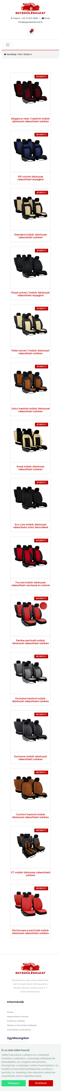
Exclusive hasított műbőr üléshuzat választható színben (30, 700)
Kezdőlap (11, 54)
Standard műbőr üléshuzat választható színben (30, 236)
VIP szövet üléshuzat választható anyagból (30, 178)
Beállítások (41, 1083)
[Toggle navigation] (8, 45)
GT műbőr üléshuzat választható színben (30, 874)
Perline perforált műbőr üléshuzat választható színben (30, 642)
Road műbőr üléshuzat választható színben (30, 468)
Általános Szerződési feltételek (22, 1025)
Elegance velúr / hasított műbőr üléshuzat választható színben (30, 120)
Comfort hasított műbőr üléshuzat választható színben (30, 816)
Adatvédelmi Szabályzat (19, 1029)
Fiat (20, 54)
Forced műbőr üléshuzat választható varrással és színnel (30, 584)
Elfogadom (13, 1083)
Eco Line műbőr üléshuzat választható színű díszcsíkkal (30, 526)
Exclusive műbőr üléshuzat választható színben (30, 758)
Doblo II (28, 54)
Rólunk (10, 1012)
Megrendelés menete (17, 1016)
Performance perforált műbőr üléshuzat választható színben (30, 932)
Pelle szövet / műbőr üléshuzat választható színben (30, 352)
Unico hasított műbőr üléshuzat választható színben (30, 410)
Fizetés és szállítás (16, 1021)
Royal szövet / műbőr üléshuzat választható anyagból (30, 294)
